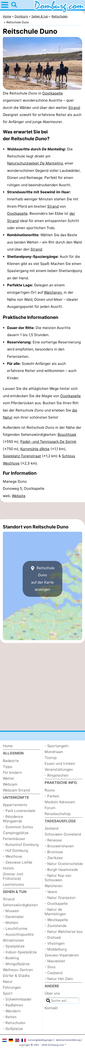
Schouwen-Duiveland (63, 834)
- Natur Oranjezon (60, 897)
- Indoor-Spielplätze (20, 952)
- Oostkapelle (56, 903)
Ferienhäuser (14, 838)
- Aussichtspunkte (18, 934)
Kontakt (51, 1008)
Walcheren (53, 292)
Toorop (51, 757)
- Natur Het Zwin (59, 978)
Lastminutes (13, 884)
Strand (74, 107)
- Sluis (50, 967)
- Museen (11, 911)
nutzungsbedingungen (40, 1039)
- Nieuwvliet (55, 961)
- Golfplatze (13, 1028)
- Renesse (53, 840)
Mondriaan (54, 751)
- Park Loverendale (19, 810)
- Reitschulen (14, 1023)
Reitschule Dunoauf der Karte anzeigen (43, 579)
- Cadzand (53, 973)
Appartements (15, 805)
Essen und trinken (60, 763)
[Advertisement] (42, 511)
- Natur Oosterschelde (64, 863)
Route (50, 790)
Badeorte (11, 760)
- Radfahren (13, 1005)
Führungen (12, 987)
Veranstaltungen (59, 769)
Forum (50, 808)
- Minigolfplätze (16, 964)
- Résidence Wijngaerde (13, 818)
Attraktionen (13, 940)
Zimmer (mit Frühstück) (13, 876)
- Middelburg (56, 949)
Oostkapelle (52, 93)
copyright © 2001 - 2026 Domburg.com (41, 1044)
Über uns (52, 993)
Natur (8, 981)
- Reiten (10, 1017)
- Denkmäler (13, 916)
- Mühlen (10, 922)
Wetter (8, 778)
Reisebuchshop (58, 813)
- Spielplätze (14, 946)
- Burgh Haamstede (61, 869)
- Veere (51, 891)
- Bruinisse (54, 852)
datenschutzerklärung (68, 1039)
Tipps (7, 766)
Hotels (8, 868)
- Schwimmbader (17, 999)
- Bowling (11, 958)
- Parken (52, 796)
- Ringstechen (56, 775)
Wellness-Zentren (18, 970)
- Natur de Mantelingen (55, 911)
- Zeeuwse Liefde (17, 862)
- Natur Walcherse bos (64, 931)
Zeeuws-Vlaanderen (62, 955)
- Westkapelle (56, 920)
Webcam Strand (16, 790)
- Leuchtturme (15, 928)
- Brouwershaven (59, 846)
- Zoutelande (56, 925)
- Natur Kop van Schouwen (58, 877)
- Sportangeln (56, 746)
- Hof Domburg (15, 850)
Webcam (10, 784)
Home (8, 746)
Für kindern (12, 772)
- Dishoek (53, 937)
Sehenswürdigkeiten (20, 905)
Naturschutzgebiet (35, 163)
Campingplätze (16, 833)
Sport (8, 993)
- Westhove (12, 856)
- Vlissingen (55, 943)
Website (19, 496)
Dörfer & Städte (16, 975)
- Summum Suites (18, 827)
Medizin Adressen (60, 802)
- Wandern (12, 1011)
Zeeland (51, 828)
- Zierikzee (54, 858)
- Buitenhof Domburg (20, 844)
